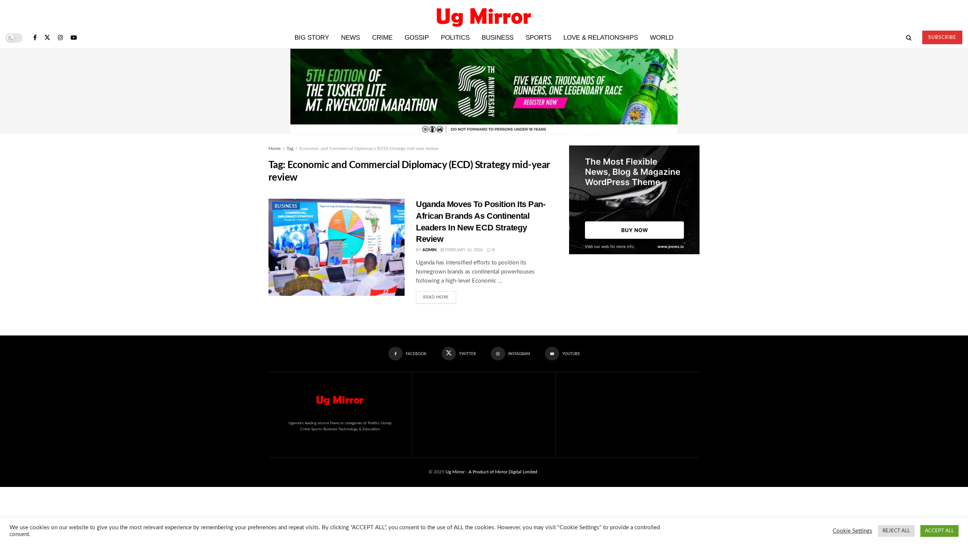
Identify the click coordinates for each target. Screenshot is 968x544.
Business (497, 37)
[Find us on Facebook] (35, 38)
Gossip (417, 37)
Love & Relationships (600, 37)
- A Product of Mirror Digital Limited (502, 472)
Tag (290, 148)
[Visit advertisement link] (634, 199)
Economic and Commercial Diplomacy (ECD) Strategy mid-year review (368, 148)
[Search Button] (909, 37)
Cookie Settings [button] (852, 531)
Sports (538, 37)
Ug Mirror (455, 472)
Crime (382, 37)
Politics (455, 37)
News (350, 37)
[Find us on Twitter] (47, 38)
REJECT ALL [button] (896, 531)
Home (274, 148)
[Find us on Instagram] (60, 38)
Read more (439, 295)
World (661, 37)
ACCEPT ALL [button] (939, 531)
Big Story (312, 37)
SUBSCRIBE (942, 37)
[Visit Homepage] (484, 13)
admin (429, 250)
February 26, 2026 (463, 250)
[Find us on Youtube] (74, 38)
